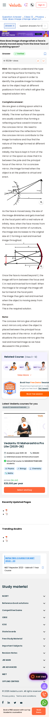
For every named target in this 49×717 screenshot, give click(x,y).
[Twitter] (15, 703)
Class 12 (28, 17)
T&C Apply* (43, 388)
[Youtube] (21, 703)
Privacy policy (8, 696)
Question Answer (12, 17)
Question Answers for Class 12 (34, 25)
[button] (10, 367)
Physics (39, 17)
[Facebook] (3, 703)
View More (23, 375)
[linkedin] (9, 703)
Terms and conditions (26, 696)
